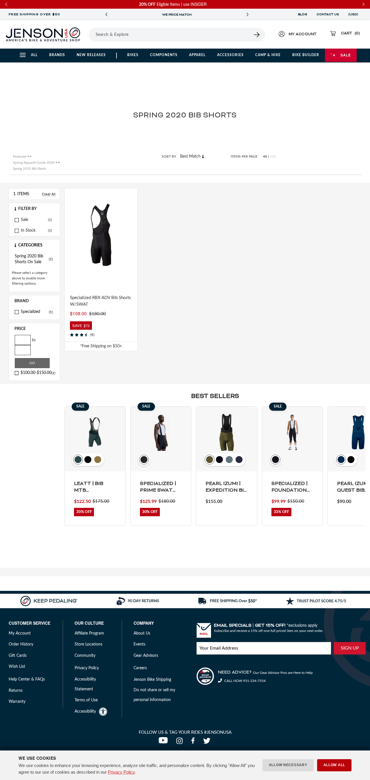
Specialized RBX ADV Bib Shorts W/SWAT (100, 301)
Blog (302, 14)
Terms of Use (86, 700)
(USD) (354, 14)
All (34, 55)
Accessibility (85, 711)
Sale (346, 55)
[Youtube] (164, 742)
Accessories (230, 55)
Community (85, 656)
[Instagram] (180, 742)
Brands (57, 55)
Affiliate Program (89, 633)
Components (163, 55)
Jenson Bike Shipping (152, 680)
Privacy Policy (121, 772)
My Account (20, 633)
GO (32, 363)
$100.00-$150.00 (38, 373)
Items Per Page (244, 156)
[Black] (74, 279)
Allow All (334, 765)
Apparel (197, 55)
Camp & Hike (268, 55)
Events (139, 644)
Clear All (49, 193)
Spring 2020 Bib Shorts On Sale (34, 259)
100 (273, 156)
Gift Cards (18, 656)
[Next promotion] (247, 14)
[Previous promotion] (106, 14)
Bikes (132, 55)
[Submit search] (257, 34)
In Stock (28, 230)
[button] (34, 209)
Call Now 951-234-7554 (244, 681)
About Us (142, 633)
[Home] (43, 34)
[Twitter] (207, 742)
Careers (140, 668)
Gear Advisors (146, 656)
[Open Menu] (87, 34)
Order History (21, 644)
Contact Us (328, 14)
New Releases (91, 55)
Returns (16, 691)
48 (265, 156)
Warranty (17, 702)
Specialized (37, 312)
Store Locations (88, 644)
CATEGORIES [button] (30, 245)
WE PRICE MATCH (177, 15)
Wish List (17, 667)
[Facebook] (194, 742)
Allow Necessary (288, 765)
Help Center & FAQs (27, 679)
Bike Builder (305, 55)
